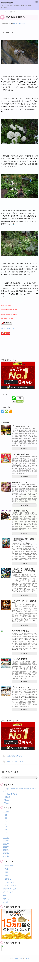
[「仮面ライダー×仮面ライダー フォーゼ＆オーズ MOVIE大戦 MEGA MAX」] (6, 573)
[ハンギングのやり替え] (6, 635)
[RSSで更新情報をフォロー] (10, 411)
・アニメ (6, 869)
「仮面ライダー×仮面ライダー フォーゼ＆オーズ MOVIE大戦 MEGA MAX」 (23, 571)
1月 (6, 833)
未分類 (23, 23)
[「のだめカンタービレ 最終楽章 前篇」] (6, 605)
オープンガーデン (9, 886)
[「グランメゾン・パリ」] (6, 691)
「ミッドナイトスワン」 (21, 426)
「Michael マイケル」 (11, 794)
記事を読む (25, 448)
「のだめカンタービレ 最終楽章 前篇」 (25, 602)
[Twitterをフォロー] (2, 411)
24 (20, 398)
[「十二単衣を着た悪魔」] (6, 458)
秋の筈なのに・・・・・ (21, 482)
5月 (6, 824)
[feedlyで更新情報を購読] (6, 411)
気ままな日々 (7, 2)
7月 (6, 818)
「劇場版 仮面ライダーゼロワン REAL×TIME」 (24, 540)
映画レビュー (17, 23)
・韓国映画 (7, 879)
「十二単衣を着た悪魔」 (21, 454)
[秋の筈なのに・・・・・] (6, 487)
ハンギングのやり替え (20, 631)
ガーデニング (8, 892)
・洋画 (5, 872)
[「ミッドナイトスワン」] (6, 430)
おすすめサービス (9, 889)
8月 (6, 815)
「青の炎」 (7, 800)
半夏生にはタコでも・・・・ (17, 761)
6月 (6, 821)
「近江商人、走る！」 (20, 511)
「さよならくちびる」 (20, 659)
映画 (4, 896)
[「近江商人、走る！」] (6, 515)
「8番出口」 (7, 797)
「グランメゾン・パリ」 (21, 687)
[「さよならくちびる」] (6, 663)
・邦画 (5, 876)
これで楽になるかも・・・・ (17, 756)
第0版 (27, 958)
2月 (6, 830)
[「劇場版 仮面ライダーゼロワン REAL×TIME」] (6, 543)
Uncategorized (8, 882)
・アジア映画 (8, 866)
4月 (6, 827)
